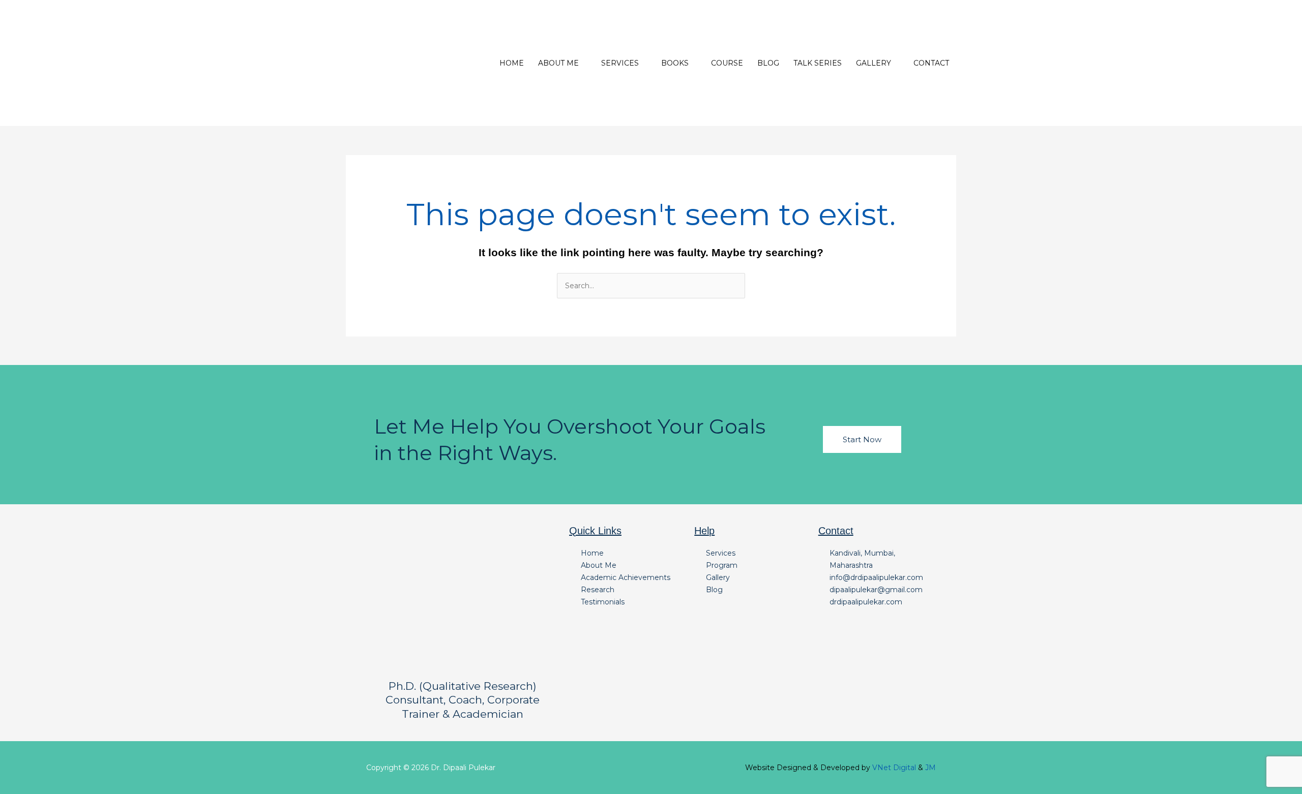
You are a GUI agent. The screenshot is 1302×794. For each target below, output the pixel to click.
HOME (511, 63)
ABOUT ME (558, 63)
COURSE (727, 63)
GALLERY (873, 63)
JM (930, 767)
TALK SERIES (817, 63)
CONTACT (931, 63)
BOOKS (675, 63)
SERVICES (620, 63)
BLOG (768, 63)
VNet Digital (894, 767)
